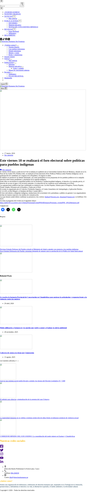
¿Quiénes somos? (10, 45)
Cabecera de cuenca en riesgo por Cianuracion (17, 353)
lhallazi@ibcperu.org (52, 197)
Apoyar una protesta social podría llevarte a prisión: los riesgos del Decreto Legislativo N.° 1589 (32, 381)
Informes (12, 64)
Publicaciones (9, 62)
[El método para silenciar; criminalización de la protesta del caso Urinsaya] (8, 397)
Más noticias (13, 60)
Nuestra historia (14, 47)
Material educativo (15, 66)
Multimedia (8, 78)
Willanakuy (12, 74)
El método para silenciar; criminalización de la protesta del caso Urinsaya (24, 399)
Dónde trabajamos (15, 51)
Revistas (7, 72)
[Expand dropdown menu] (18, 45)
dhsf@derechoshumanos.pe (18, 477)
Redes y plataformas (15, 55)
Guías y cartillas (18, 68)
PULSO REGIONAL (16, 76)
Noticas (6, 59)
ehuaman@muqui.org (67, 197)
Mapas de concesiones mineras (19, 70)
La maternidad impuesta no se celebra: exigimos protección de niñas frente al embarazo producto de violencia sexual (39, 418)
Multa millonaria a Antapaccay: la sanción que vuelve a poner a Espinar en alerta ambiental (33, 328)
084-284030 (15, 473)
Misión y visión (14, 53)
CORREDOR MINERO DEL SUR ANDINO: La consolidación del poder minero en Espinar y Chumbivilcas (37, 436)
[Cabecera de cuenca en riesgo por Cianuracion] (16, 349)
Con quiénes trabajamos (17, 49)
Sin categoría (8, 155)
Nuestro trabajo (9, 57)
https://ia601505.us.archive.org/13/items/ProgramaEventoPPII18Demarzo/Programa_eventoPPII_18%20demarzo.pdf (39, 203)
